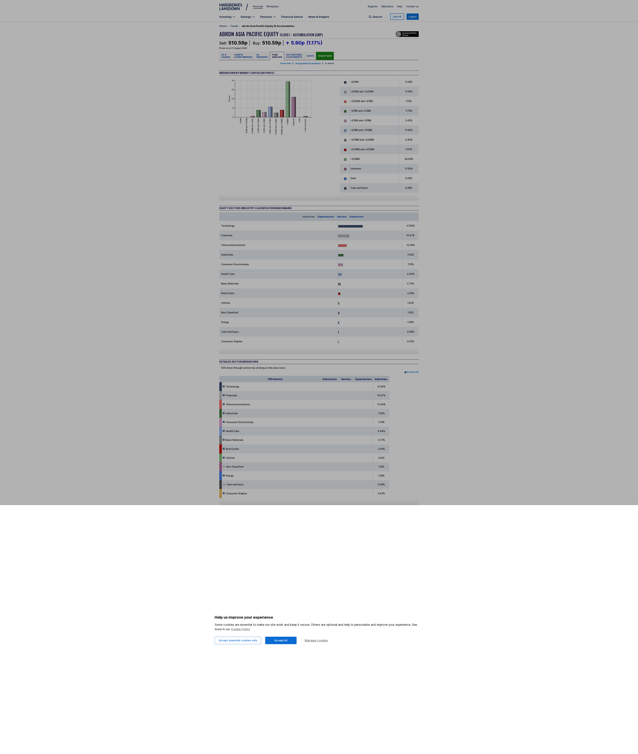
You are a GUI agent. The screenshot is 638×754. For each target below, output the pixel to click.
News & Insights (318, 16)
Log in (413, 16)
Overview (285, 63)
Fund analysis (277, 56)
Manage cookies (316, 640)
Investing (225, 16)
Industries (309, 216)
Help (399, 6)
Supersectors (326, 216)
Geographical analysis (308, 63)
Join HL (397, 16)
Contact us (412, 6)
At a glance (225, 56)
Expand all (412, 372)
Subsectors (357, 216)
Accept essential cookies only (238, 640)
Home (222, 26)
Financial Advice (292, 16)
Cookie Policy (240, 629)
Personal (258, 6)
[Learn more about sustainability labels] (406, 34)
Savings (246, 16)
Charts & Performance (243, 56)
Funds (234, 26)
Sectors (342, 216)
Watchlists (387, 6)
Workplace (272, 6)
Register (373, 6)
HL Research (262, 56)
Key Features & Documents (294, 56)
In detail (329, 63)
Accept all (280, 640)
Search (377, 16)
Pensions (266, 16)
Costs (310, 56)
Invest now (325, 56)
